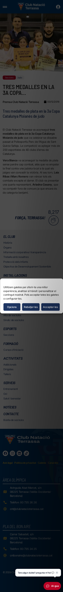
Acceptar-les (50, 307)
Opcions (12, 307)
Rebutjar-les (31, 307)
